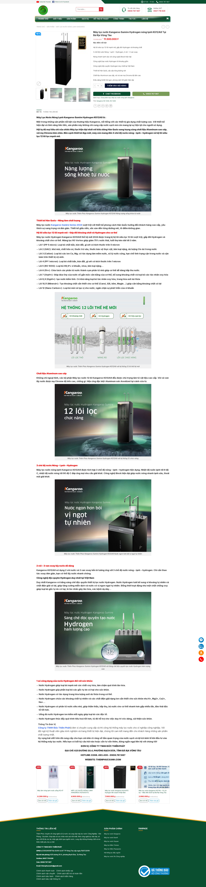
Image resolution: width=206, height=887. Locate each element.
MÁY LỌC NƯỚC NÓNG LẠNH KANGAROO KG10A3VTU (82, 791)
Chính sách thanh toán (45, 871)
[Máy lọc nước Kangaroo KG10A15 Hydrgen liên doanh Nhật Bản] (120, 777)
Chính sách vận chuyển (45, 873)
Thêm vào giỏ (52, 800)
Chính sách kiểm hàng (64, 876)
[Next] (87, 59)
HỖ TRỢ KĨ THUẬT (101, 19)
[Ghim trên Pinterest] (107, 106)
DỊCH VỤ (85, 19)
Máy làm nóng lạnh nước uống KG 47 (50, 790)
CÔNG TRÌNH (118, 19)
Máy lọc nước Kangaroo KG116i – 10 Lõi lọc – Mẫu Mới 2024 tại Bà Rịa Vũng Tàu (152, 791)
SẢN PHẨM (71, 19)
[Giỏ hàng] (167, 18)
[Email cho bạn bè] (103, 106)
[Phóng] (39, 84)
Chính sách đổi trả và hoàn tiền (69, 873)
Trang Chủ (43, 19)
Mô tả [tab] (39, 112)
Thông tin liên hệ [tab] (50, 112)
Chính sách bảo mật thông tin (48, 879)
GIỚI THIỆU (57, 19)
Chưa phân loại (106, 97)
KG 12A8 (113, 101)
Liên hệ (145, 19)
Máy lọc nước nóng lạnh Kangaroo (70, 27)
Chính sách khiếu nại (64, 871)
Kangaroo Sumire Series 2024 (66, 225)
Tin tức (132, 19)
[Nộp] (101, 9)
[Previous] (40, 59)
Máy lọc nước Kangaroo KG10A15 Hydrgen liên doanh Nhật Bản (116, 791)
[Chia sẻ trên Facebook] (95, 106)
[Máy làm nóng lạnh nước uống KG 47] (52, 777)
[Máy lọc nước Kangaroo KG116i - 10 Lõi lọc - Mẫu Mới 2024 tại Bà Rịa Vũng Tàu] (153, 777)
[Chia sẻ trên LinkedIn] (110, 106)
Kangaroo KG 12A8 (103, 101)
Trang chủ (40, 27)
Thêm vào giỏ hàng (116, 86)
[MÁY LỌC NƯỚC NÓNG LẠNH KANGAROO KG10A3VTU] (86, 777)
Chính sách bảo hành (44, 876)
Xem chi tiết (42, 800)
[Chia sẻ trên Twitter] (99, 106)
